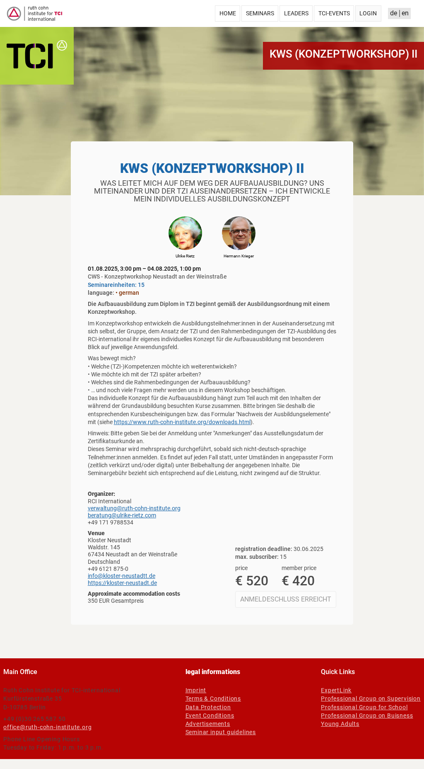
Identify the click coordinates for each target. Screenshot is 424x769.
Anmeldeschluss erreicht (285, 599)
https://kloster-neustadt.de (122, 583)
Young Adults (340, 723)
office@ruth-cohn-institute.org (47, 727)
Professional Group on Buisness (367, 715)
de (393, 13)
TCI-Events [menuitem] (334, 13)
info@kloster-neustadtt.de (121, 576)
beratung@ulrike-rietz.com (122, 515)
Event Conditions (210, 715)
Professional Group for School (364, 707)
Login (368, 13)
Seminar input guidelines (221, 732)
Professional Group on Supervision (371, 698)
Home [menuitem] (227, 13)
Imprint (196, 690)
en (405, 13)
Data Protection (208, 707)
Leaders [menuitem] (296, 13)
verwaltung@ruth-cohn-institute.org (134, 508)
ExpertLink (336, 690)
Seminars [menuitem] (260, 13)
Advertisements (208, 723)
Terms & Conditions (213, 698)
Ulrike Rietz (185, 256)
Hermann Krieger (239, 256)
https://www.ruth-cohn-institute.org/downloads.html (182, 422)
